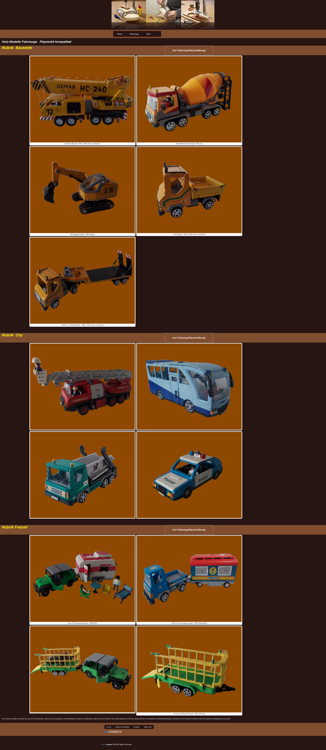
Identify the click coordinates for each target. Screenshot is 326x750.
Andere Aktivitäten (122, 727)
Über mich (148, 727)
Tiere (148, 34)
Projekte (136, 727)
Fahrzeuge (134, 34)
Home (119, 34)
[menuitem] (119, 34)
